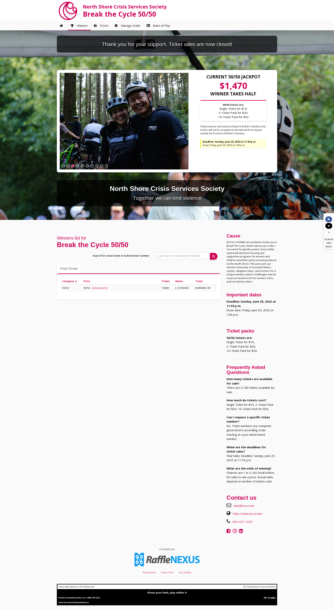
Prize (87, 281)
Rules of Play (160, 25)
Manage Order (130, 25)
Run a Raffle (185, 572)
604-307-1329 (242, 522)
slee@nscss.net (243, 506)
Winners (81, 25)
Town (199, 281)
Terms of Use (167, 572)
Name (179, 281)
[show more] (99, 288)
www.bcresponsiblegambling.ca (73, 602)
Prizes (104, 25)
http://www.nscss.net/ (248, 513)
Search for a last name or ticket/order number (121, 255)
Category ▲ (69, 281)
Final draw (69, 268)
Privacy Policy (149, 572)
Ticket (166, 281)
